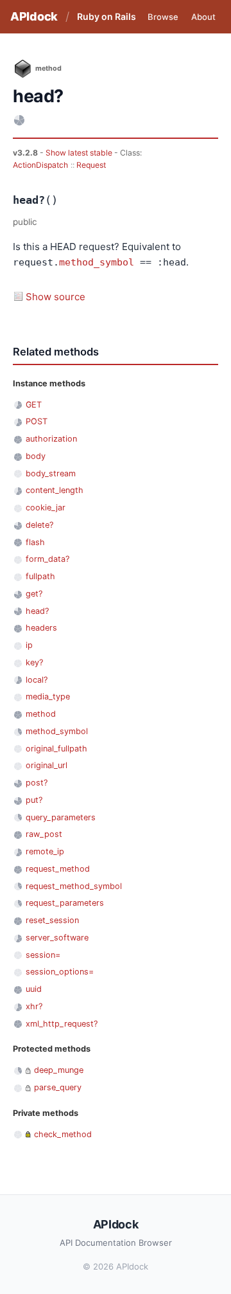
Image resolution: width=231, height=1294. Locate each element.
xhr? (34, 1006)
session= (43, 955)
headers (41, 628)
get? (34, 593)
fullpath (40, 576)
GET (34, 404)
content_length (54, 490)
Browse (163, 17)
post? (36, 782)
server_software (57, 937)
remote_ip (45, 851)
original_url (46, 765)
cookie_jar (45, 507)
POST (36, 421)
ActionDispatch (40, 165)
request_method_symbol (74, 886)
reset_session (52, 920)
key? (34, 662)
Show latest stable (80, 152)
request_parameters (65, 903)
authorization (51, 439)
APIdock (34, 16)
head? (37, 611)
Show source (55, 297)
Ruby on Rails (106, 16)
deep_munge (58, 1070)
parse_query (57, 1087)
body (36, 456)
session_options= (60, 971)
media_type (48, 696)
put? (34, 800)
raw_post (44, 834)
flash (35, 542)
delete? (39, 525)
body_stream (51, 473)
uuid (34, 989)
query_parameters (61, 817)
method (41, 714)
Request (91, 165)
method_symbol (96, 262)
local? (36, 680)
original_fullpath (56, 748)
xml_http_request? (62, 1024)
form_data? (47, 559)
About (203, 17)
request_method (58, 869)
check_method (63, 1134)
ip (29, 645)
